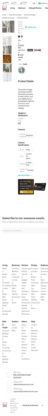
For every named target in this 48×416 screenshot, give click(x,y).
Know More (26, 192)
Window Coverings (8, 18)
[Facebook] (45, 382)
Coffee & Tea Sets (24, 285)
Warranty (34, 350)
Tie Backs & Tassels (22, 18)
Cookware (25, 291)
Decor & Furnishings (15, 15)
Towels (43, 288)
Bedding (15, 271)
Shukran (24, 345)
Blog (13, 330)
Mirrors (43, 291)
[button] (30, 27)
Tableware (34, 291)
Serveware (25, 314)
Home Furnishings (29, 15)
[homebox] (5, 8)
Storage (5, 314)
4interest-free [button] (21, 45)
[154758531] (21, 70)
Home (4, 15)
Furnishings (6, 286)
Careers (24, 336)
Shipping (34, 330)
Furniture (15, 268)
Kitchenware (26, 268)
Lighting (5, 303)
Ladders (43, 294)
